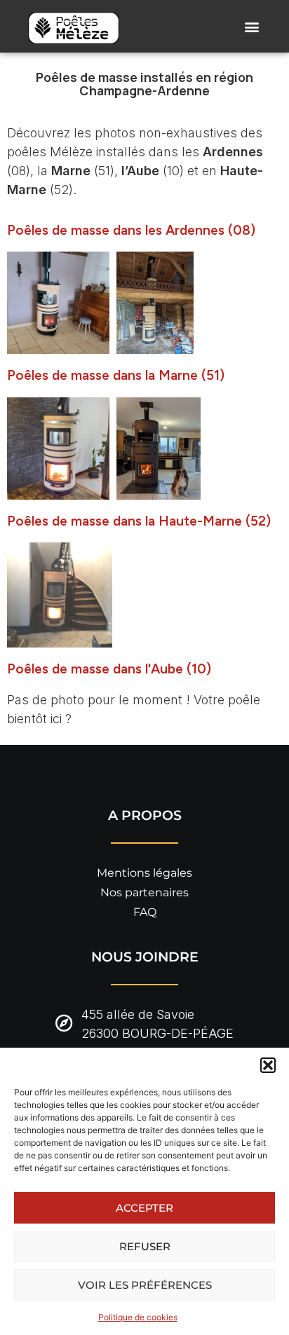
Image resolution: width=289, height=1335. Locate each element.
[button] (268, 1065)
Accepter (144, 1207)
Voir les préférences (145, 1285)
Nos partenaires (144, 892)
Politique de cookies (137, 1317)
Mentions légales (144, 872)
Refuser (144, 1246)
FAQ (144, 912)
